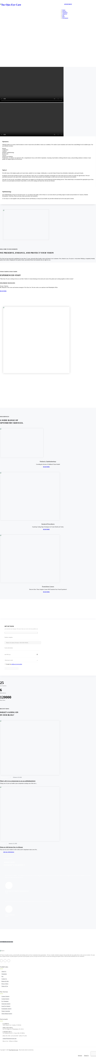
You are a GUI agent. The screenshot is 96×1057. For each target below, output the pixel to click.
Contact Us (4, 978)
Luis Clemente (10, 914)
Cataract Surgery (5, 996)
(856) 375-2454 (21, 1)
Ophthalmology (4, 777)
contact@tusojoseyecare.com (9, 1038)
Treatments (4, 974)
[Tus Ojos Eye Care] (10, 5)
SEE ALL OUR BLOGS (8, 852)
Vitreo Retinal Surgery (7, 1013)
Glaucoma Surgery (6, 1003)
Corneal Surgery (5, 998)
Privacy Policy (5, 983)
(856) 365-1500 (6, 1)
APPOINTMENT (68, 4)
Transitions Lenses (48, 586)
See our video (3, 380)
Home (63, 10)
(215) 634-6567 (14, 1)
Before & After (5, 981)
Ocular (2, 843)
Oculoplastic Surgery (6, 1008)
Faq (2, 976)
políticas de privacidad (16, 664)
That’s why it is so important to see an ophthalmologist (17, 781)
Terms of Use (5, 986)
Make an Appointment (6, 941)
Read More (3, 291)
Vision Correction (6, 1011)
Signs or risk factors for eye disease (11, 847)
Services (80, 1055)
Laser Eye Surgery (6, 1006)
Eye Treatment (5, 1001)
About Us (4, 971)
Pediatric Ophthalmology (48, 461)
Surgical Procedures (48, 524)
